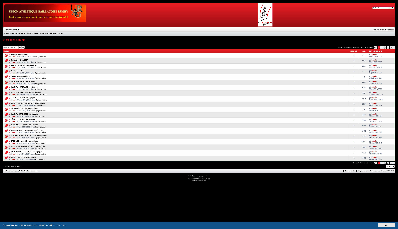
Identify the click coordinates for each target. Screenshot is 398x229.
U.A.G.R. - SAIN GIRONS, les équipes (26, 92)
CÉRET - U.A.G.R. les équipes (23, 119)
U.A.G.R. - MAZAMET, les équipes (24, 114)
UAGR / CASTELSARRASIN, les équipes (27, 130)
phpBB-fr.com (202, 177)
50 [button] (391, 47)
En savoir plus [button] (60, 225)
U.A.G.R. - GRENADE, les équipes (24, 87)
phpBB (193, 175)
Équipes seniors (40, 57)
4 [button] (385, 47)
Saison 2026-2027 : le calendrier (24, 65)
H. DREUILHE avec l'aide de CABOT (201, 178)
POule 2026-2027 (17, 71)
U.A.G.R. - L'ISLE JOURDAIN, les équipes (28, 103)
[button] (375, 47)
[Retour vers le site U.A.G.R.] (45, 13)
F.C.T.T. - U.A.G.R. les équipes (23, 98)
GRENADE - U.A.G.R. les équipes (24, 141)
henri (13, 57)
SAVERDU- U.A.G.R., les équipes (24, 109)
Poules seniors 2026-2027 (21, 76)
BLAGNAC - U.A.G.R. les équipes (24, 125)
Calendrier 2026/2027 (19, 60)
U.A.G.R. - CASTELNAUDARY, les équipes (28, 146)
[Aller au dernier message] (377, 54)
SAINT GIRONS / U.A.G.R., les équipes (26, 152)
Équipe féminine (40, 62)
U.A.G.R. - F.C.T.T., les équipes (23, 157)
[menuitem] (17, 29)
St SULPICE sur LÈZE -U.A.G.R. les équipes (29, 136)
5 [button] (387, 47)
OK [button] (386, 225)
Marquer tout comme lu (345, 47)
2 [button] (380, 47)
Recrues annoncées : (19, 55)
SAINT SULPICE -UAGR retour (23, 82)
